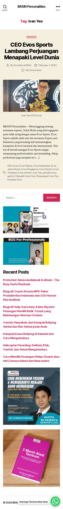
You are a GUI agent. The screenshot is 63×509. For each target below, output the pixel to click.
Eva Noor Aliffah (22, 65)
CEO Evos (12, 165)
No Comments (33, 70)
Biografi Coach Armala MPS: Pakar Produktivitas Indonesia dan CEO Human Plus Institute (29, 295)
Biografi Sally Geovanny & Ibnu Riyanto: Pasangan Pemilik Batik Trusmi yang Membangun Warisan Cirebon (29, 311)
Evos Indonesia (42, 165)
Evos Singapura (29, 169)
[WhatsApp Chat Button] (55, 501)
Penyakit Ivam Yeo (25, 176)
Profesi (31, 37)
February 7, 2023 (48, 65)
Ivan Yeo (37, 172)
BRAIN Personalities (31, 6)
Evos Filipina (25, 165)
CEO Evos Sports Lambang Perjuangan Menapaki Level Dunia (31, 51)
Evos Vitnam (24, 172)
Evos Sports (45, 169)
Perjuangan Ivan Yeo (47, 176)
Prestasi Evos (14, 179)
